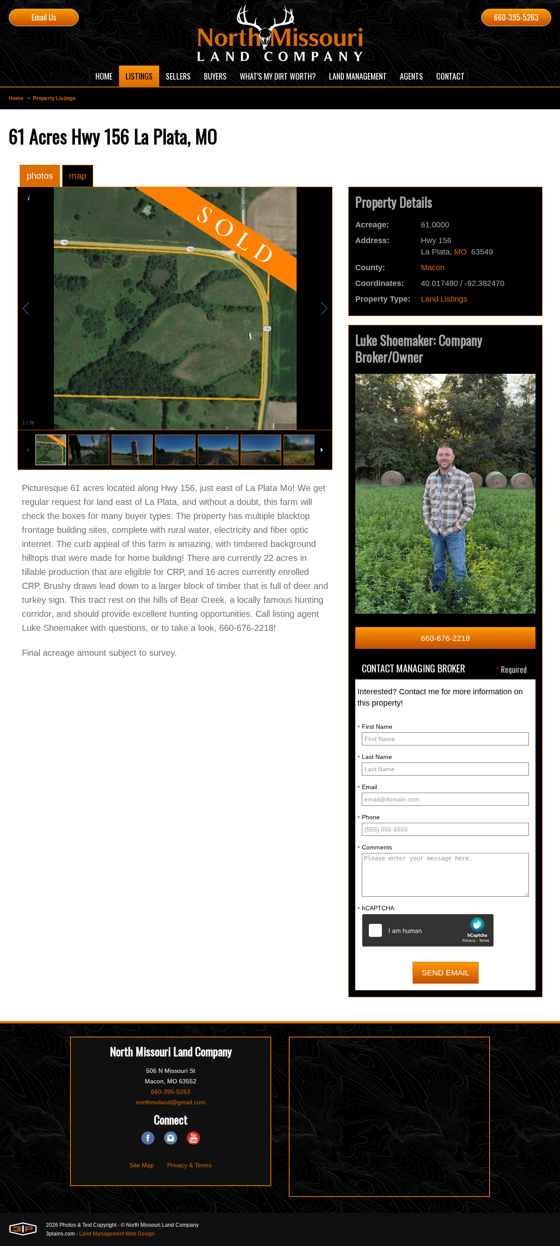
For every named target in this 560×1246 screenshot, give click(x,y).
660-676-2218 (445, 638)
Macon (432, 267)
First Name (374, 727)
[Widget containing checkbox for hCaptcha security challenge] (428, 930)
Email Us (44, 17)
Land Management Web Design (117, 1234)
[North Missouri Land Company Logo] (280, 33)
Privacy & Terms (189, 1165)
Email (367, 787)
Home (16, 98)
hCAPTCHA (375, 908)
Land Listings (444, 299)
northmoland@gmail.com (171, 1102)
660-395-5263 (516, 17)
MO (460, 251)
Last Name (374, 757)
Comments (374, 848)
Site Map (142, 1165)
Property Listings (54, 98)
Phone (368, 817)
